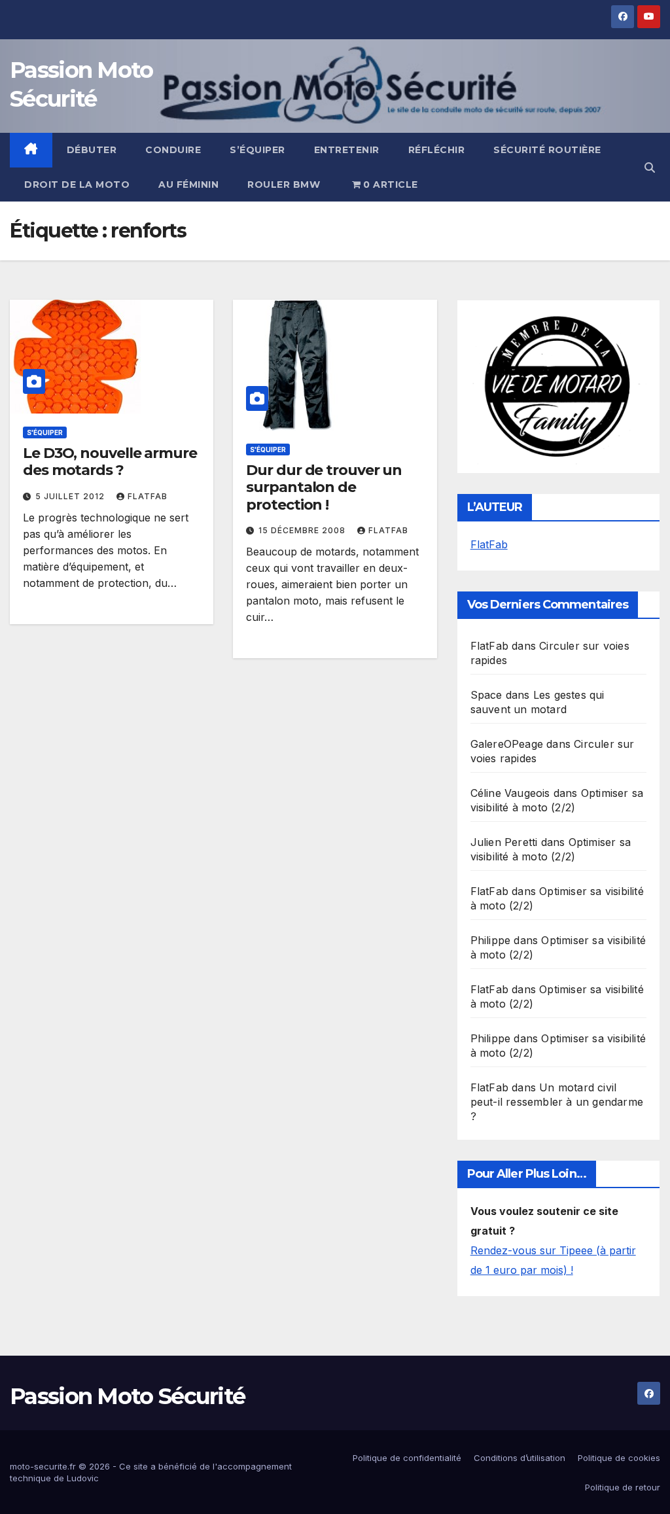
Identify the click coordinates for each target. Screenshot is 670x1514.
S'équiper (45, 432)
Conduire (173, 150)
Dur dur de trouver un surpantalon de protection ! (324, 487)
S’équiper (257, 150)
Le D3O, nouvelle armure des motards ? (110, 461)
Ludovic (83, 1478)
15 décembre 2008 (303, 530)
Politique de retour (622, 1487)
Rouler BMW (283, 184)
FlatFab (148, 496)
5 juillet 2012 (71, 496)
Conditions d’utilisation (519, 1457)
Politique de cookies (619, 1457)
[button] (649, 167)
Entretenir (346, 150)
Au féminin (188, 184)
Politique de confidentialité (407, 1457)
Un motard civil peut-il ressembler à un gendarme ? (556, 1102)
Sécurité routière (547, 150)
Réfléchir (436, 150)
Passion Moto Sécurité (127, 1396)
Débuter (92, 150)
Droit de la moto (77, 184)
